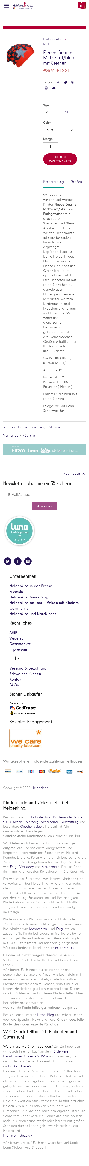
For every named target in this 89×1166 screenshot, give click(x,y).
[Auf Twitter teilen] (65, 83)
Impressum (18, 649)
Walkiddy (26, 867)
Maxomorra (50, 867)
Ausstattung (69, 822)
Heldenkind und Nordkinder (32, 614)
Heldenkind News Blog (28, 597)
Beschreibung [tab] (53, 182)
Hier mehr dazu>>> (17, 1135)
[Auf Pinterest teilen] (73, 83)
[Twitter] (7, 561)
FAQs (14, 685)
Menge (48, 139)
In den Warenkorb (60, 159)
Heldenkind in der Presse (30, 586)
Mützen (48, 44)
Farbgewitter (53, 39)
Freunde (16, 592)
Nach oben (72, 473)
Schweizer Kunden (25, 674)
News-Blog (45, 1015)
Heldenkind (39, 788)
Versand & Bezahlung (27, 668)
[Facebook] (18, 561)
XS (48, 112)
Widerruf (17, 638)
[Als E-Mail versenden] (53, 88)
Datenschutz (20, 644)
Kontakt (16, 679)
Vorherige (10, 435)
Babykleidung (41, 817)
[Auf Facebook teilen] (57, 83)
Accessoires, (50, 822)
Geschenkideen (31, 826)
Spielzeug (31, 822)
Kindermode (62, 817)
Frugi (14, 867)
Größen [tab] (76, 182)
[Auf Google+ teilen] (46, 88)
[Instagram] (28, 561)
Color (47, 122)
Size (46, 105)
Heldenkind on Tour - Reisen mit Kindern (44, 603)
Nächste (28, 435)
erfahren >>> (64, 948)
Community (18, 608)
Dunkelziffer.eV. (20, 1066)
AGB (13, 633)
